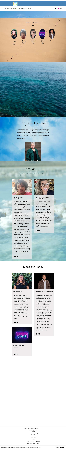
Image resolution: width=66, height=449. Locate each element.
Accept (62, 447)
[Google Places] (55, 8)
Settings (57, 447)
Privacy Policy (38, 447)
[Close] (64, 447)
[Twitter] (56, 8)
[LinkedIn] (17, 256)
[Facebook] (14, 256)
